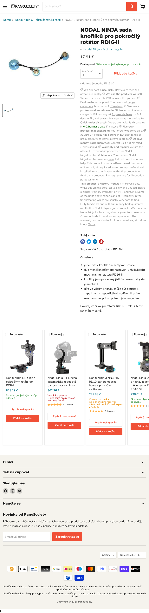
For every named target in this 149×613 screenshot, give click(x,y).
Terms (91, 224)
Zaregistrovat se (67, 537)
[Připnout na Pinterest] (101, 241)
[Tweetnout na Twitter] (89, 241)
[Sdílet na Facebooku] (82, 241)
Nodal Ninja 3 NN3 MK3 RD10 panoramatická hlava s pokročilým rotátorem (104, 383)
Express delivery (122, 114)
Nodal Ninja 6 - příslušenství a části (38, 20)
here (111, 159)
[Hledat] (131, 6)
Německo (130, 555)
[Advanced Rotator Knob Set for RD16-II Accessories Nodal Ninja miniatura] (9, 110)
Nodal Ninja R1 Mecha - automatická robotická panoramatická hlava (63, 381)
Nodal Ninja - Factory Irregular (104, 49)
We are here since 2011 (99, 90)
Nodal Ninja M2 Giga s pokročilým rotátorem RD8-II (20, 381)
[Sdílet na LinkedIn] (95, 241)
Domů (7, 20)
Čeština (106, 555)
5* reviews (116, 106)
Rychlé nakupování (22, 409)
